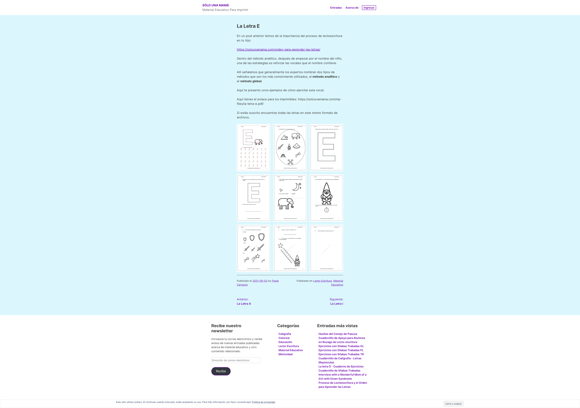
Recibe (221, 371)
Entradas (336, 7)
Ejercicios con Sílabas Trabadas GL (341, 346)
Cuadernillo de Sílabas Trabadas (339, 370)
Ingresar (369, 7)
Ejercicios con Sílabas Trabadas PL (341, 350)
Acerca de (352, 7)
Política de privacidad (263, 402)
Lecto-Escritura (322, 280)
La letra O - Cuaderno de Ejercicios (341, 366)
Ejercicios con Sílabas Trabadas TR (341, 354)
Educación (285, 342)
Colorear (284, 338)
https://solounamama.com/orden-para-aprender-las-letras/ (278, 49)
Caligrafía (285, 333)
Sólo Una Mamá (215, 5)
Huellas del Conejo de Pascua (338, 333)
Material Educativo (291, 350)
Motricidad (286, 354)
